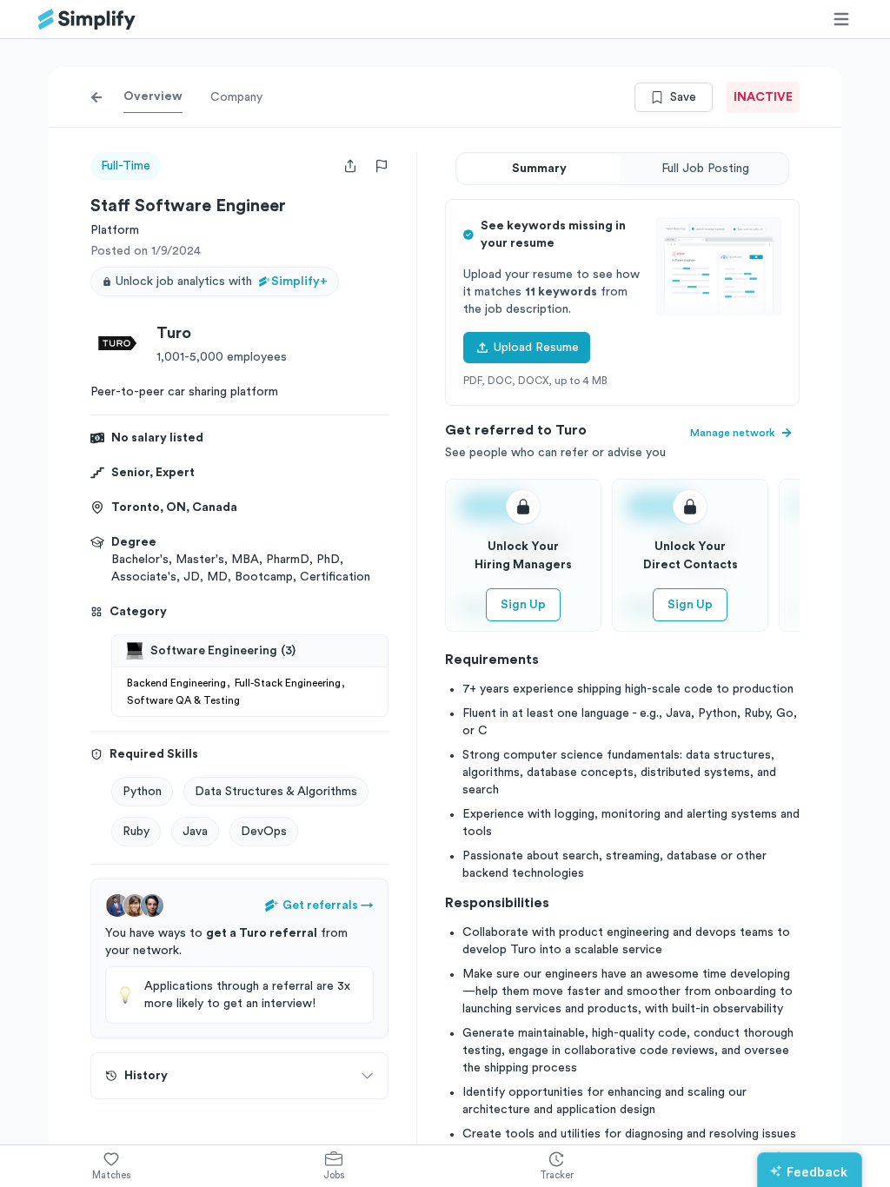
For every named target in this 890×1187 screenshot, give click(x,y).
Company (236, 97)
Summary (539, 168)
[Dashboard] (87, 19)
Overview (153, 96)
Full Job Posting (705, 168)
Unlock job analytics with (222, 281)
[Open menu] (841, 19)
